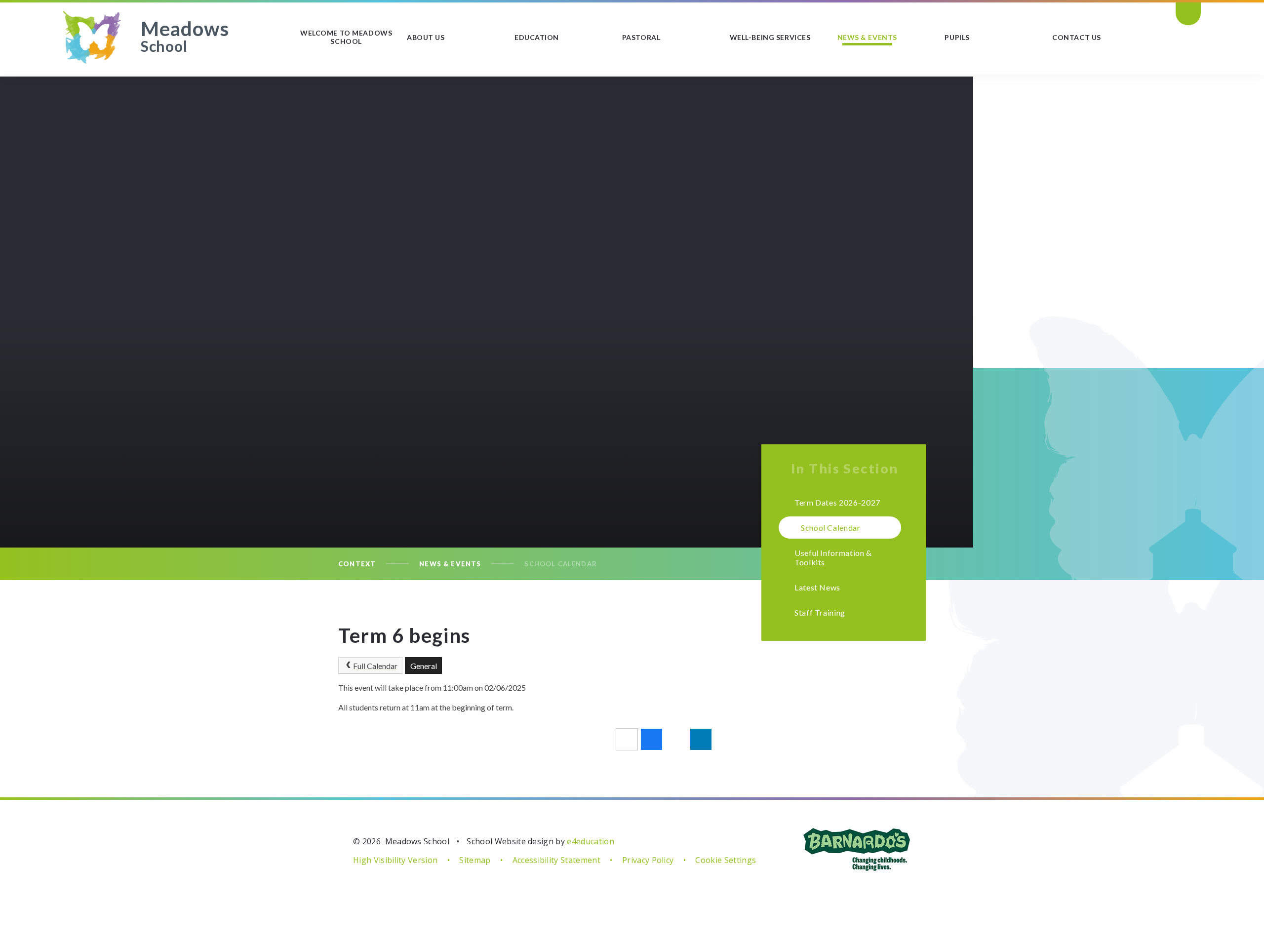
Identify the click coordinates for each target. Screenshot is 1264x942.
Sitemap (474, 860)
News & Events (450, 564)
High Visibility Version (395, 860)
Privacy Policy (647, 860)
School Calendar (560, 564)
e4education (590, 841)
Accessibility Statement (556, 860)
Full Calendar (375, 665)
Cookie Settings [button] (725, 860)
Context (357, 564)
